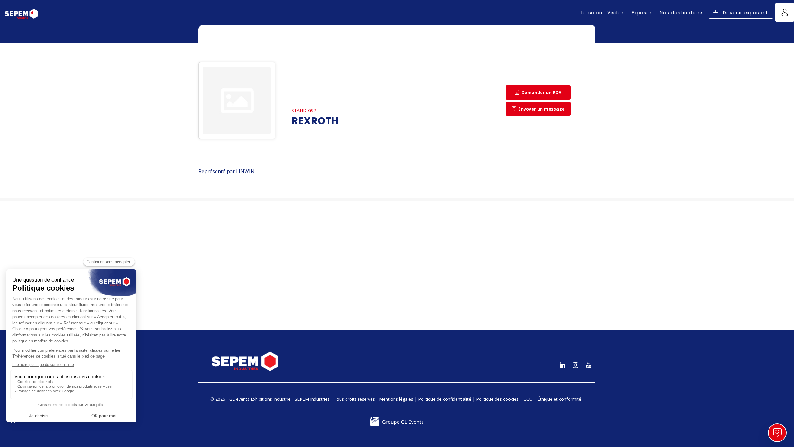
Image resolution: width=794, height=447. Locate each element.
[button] (741, 13)
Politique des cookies (497, 399)
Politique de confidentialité (444, 399)
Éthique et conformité (559, 399)
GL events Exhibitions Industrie (260, 399)
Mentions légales (396, 399)
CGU (528, 399)
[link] (591, 12)
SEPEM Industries (312, 399)
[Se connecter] (784, 12)
